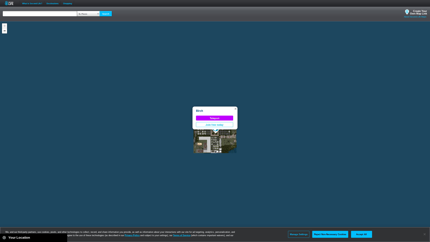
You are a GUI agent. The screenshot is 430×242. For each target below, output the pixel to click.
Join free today (214, 124)
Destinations (53, 3)
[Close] (424, 234)
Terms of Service (181, 235)
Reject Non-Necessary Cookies (330, 234)
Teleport (215, 118)
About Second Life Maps (415, 17)
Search (105, 14)
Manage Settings (299, 234)
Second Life (11, 3)
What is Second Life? (32, 3)
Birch (199, 111)
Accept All (361, 234)
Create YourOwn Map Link (418, 12)
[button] (235, 109)
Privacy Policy (132, 235)
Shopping (67, 3)
